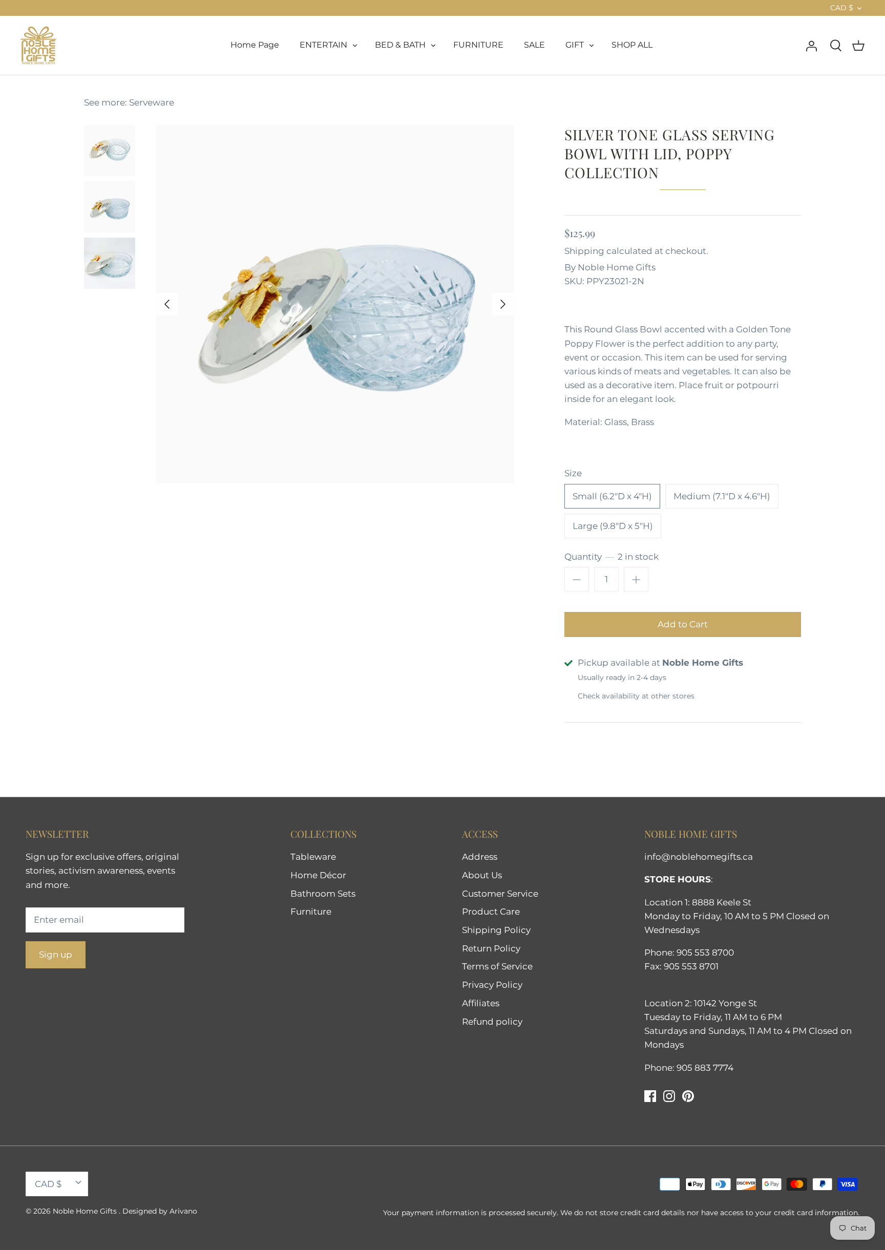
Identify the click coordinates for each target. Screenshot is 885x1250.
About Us (482, 875)
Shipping (584, 251)
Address (479, 857)
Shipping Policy (496, 930)
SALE (534, 45)
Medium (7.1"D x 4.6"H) (721, 496)
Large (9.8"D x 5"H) (613, 526)
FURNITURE (478, 45)
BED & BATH (400, 45)
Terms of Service (497, 966)
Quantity (611, 557)
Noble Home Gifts (617, 267)
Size (573, 473)
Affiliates (480, 1003)
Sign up (55, 954)
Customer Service (500, 893)
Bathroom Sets (322, 893)
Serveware (151, 102)
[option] (335, 304)
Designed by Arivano (159, 1211)
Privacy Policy (492, 985)
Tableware (313, 857)
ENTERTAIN (323, 45)
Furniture (310, 911)
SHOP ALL (632, 45)
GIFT (574, 45)
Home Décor (318, 875)
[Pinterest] (688, 1096)
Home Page (254, 45)
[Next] (503, 304)
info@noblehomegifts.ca (698, 857)
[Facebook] (650, 1096)
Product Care (491, 911)
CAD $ (841, 8)
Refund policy (492, 1021)
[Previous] (167, 304)
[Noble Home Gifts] (38, 45)
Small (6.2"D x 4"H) (612, 496)
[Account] (811, 45)
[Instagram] (669, 1096)
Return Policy (491, 948)
